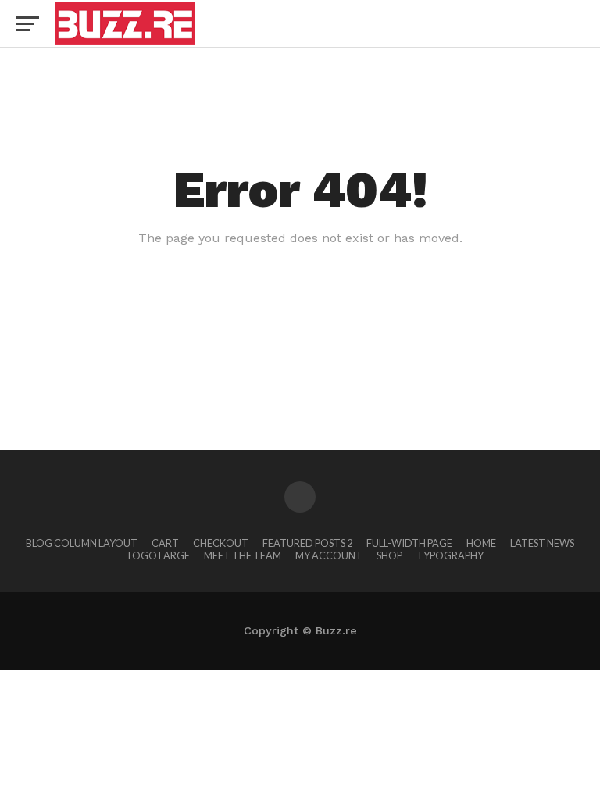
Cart (165, 543)
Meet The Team (242, 555)
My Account (328, 555)
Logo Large (159, 555)
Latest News (542, 543)
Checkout (220, 543)
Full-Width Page (409, 543)
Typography (450, 555)
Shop (389, 555)
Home (481, 543)
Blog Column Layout (82, 543)
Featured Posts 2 (307, 543)
